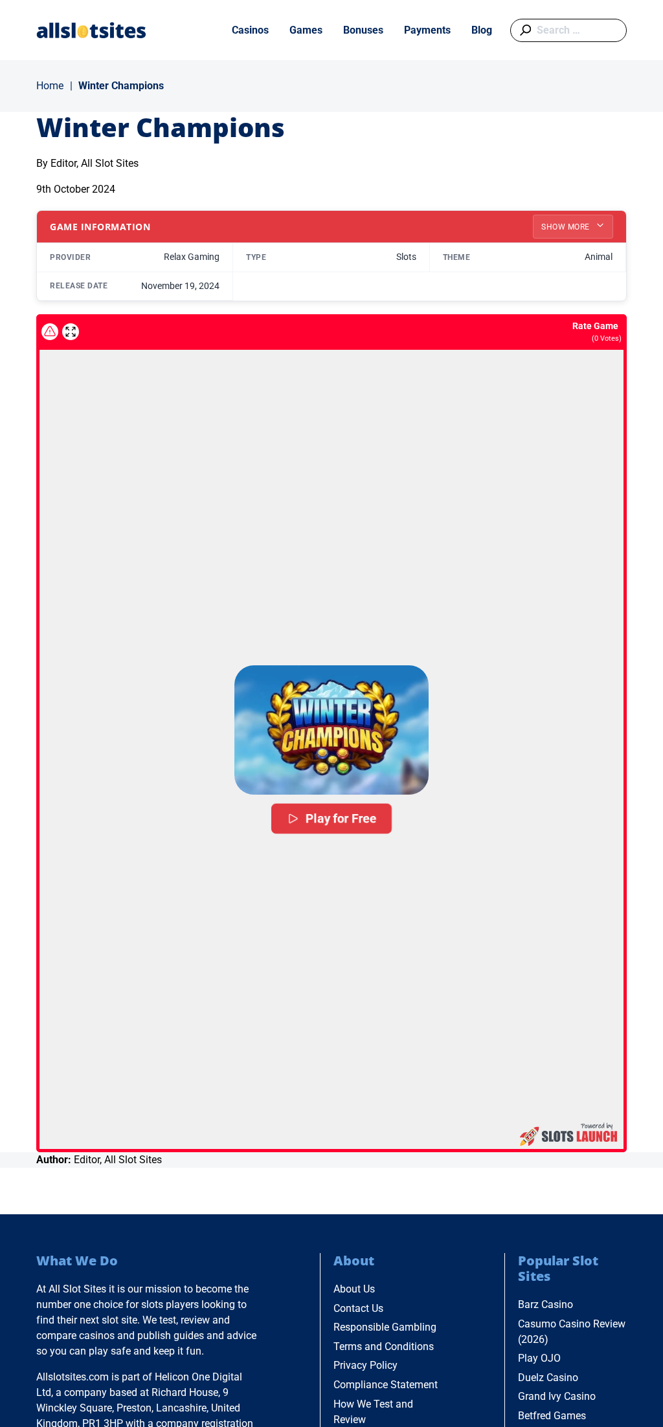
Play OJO (539, 1358)
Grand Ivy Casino (557, 1396)
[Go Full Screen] (70, 331)
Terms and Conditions (383, 1346)
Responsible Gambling (384, 1327)
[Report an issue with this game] (49, 331)
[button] (331, 730)
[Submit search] (523, 30)
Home (49, 86)
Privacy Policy (365, 1365)
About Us (354, 1289)
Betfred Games (552, 1416)
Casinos (250, 30)
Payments (427, 30)
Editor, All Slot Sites (95, 163)
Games (305, 30)
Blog (481, 30)
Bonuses (363, 30)
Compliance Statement (385, 1385)
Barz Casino (545, 1304)
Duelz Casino (548, 1377)
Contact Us (358, 1308)
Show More (566, 226)
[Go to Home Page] (91, 30)
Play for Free (341, 818)
